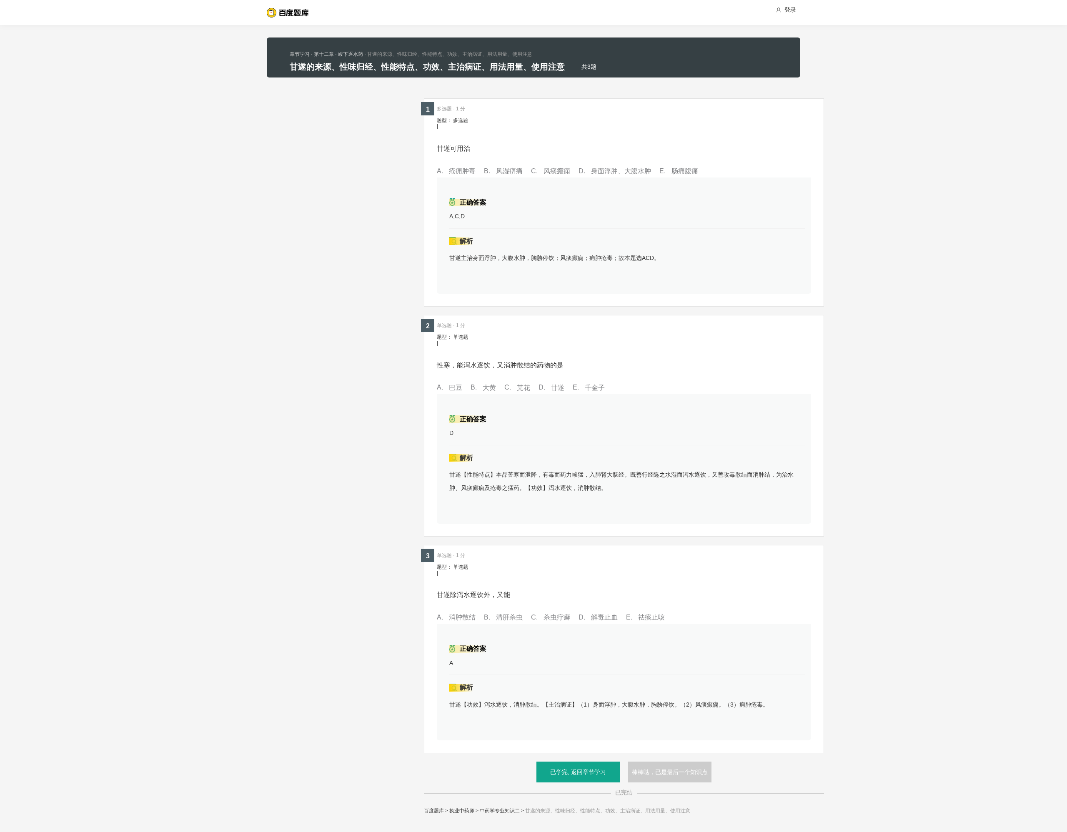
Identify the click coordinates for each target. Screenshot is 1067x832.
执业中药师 (461, 811)
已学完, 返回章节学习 (578, 772)
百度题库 (434, 811)
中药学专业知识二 (500, 811)
